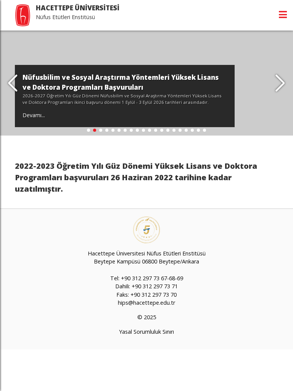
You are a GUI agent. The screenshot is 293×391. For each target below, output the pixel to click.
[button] (280, 83)
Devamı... (34, 115)
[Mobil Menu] (283, 14)
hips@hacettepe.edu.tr (146, 302)
